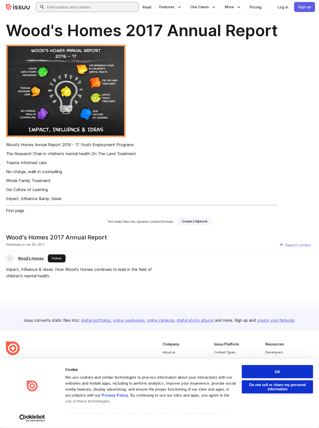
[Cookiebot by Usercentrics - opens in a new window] (32, 418)
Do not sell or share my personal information (277, 387)
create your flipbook (275, 320)
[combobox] (91, 7)
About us (168, 352)
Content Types (225, 352)
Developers (274, 352)
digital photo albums (195, 320)
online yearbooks (129, 320)
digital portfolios (96, 320)
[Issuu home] (18, 7)
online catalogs (160, 320)
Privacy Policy (115, 395)
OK (277, 372)
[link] (147, 7)
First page (15, 210)
